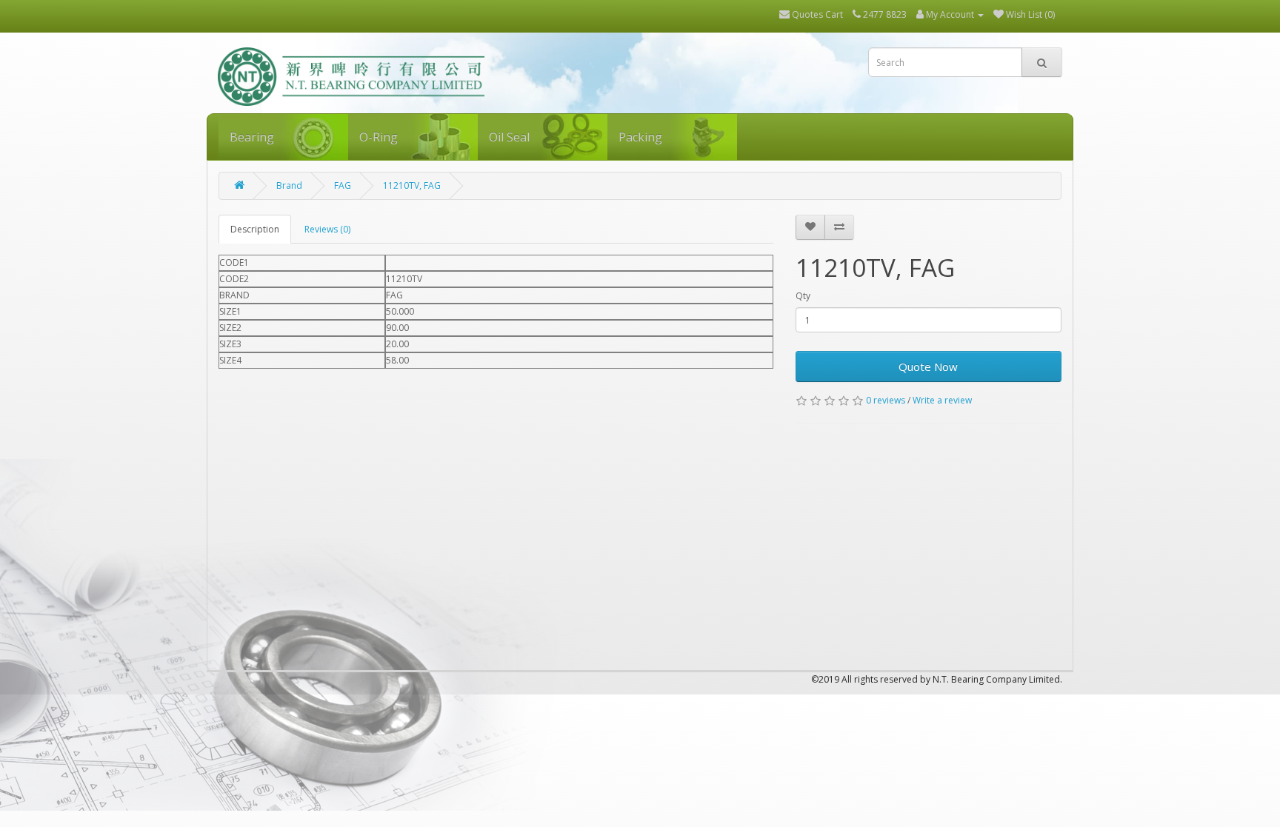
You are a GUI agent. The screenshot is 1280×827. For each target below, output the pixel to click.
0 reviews (885, 400)
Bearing (252, 137)
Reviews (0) (327, 229)
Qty (803, 295)
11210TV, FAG (412, 185)
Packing (640, 137)
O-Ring (378, 137)
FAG (342, 185)
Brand (289, 185)
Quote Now (928, 366)
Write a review (942, 400)
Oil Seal (509, 137)
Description (254, 229)
